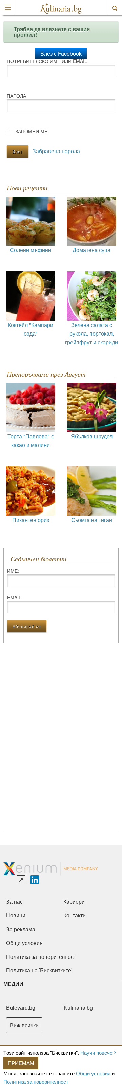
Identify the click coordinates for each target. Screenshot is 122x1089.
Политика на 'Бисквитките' (39, 970)
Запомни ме (31, 131)
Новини (15, 916)
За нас (14, 902)
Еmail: (15, 597)
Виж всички (24, 1025)
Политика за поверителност (35, 1081)
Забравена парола (56, 151)
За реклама (20, 929)
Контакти (74, 916)
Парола (16, 95)
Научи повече (96, 1052)
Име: (13, 570)
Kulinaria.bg (78, 1008)
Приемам (21, 1062)
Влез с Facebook (61, 53)
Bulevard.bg (20, 1008)
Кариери (74, 902)
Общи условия (93, 1073)
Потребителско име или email (47, 61)
